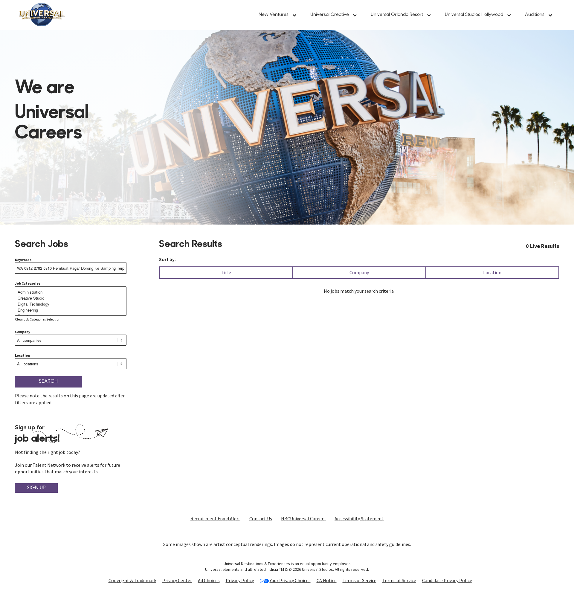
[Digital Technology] (70, 304)
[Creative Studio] (70, 298)
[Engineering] (70, 310)
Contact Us (260, 518)
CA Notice (327, 580)
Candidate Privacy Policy (447, 580)
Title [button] (226, 272)
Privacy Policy (240, 580)
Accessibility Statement (359, 518)
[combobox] (70, 268)
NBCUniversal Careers (303, 518)
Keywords (23, 259)
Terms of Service (359, 580)
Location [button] (492, 272)
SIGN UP (36, 488)
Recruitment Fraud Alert (215, 518)
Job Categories (27, 283)
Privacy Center (177, 580)
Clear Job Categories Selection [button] (37, 319)
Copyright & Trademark (132, 580)
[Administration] (70, 292)
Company (22, 331)
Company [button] (359, 272)
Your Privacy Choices (290, 580)
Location (22, 355)
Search (48, 381)
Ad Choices (209, 580)
